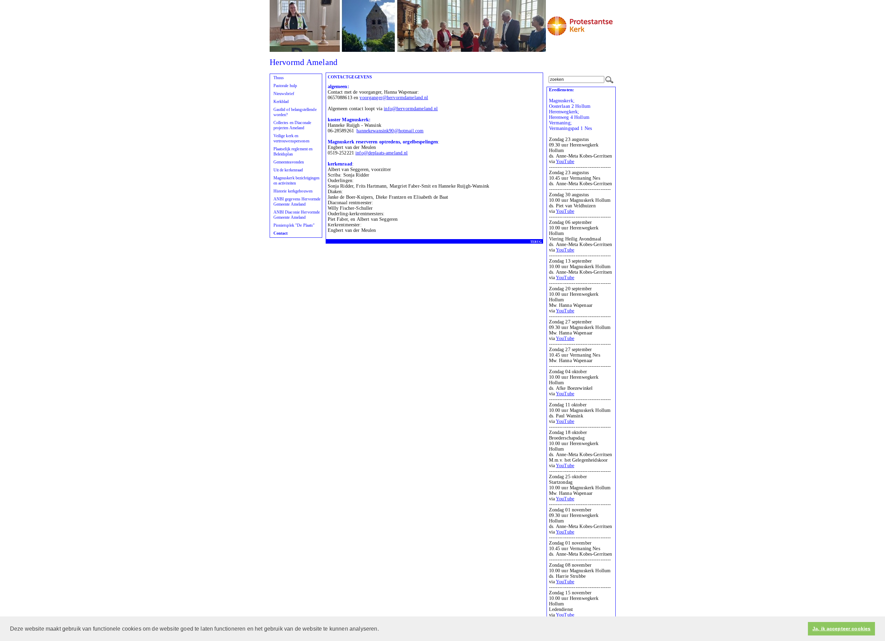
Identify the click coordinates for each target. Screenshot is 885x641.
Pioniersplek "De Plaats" (294, 225)
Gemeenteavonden (288, 162)
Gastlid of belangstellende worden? (295, 112)
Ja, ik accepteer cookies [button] (841, 628)
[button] (381, 629)
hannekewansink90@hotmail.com (389, 130)
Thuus (278, 77)
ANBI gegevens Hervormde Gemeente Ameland (297, 202)
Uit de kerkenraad (288, 170)
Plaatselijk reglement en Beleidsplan (293, 152)
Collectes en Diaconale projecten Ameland (292, 125)
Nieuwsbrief (283, 93)
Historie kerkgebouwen (293, 191)
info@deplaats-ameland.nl (381, 152)
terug (536, 242)
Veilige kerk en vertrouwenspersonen (291, 138)
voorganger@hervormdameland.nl (394, 97)
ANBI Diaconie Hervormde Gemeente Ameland (296, 215)
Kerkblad (281, 101)
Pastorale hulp (285, 85)
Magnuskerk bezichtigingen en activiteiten (296, 181)
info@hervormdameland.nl (411, 108)
